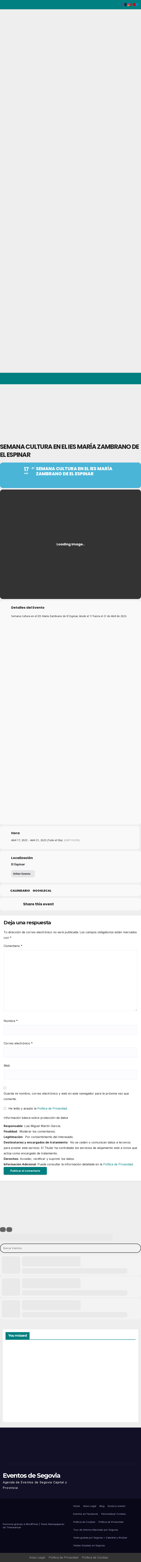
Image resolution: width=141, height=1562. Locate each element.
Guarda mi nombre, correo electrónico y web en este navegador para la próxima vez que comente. (66, 1096)
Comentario (13, 946)
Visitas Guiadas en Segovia (89, 1545)
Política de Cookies (84, 1521)
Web (7, 1065)
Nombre (11, 1021)
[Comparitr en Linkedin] (78, 904)
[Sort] (9, 1229)
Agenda (82, 1403)
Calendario (20, 891)
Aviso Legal (89, 1506)
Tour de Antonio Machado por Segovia (95, 1529)
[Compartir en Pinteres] (87, 904)
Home (76, 1506)
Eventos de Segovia (31, 1475)
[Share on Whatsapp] (97, 904)
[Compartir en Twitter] (69, 904)
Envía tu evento (116, 1506)
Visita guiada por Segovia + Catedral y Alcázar (100, 1537)
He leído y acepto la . (38, 1108)
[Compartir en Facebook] (60, 904)
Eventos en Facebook (85, 1513)
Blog (102, 1506)
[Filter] (3, 1229)
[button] (121, 378)
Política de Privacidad (52, 1108)
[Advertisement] (70, 411)
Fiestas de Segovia (82, 1362)
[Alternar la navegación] (134, 378)
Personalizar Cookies (113, 1513)
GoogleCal (42, 891)
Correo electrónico (18, 1043)
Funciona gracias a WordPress (21, 1524)
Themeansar (13, 1527)
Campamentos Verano (18, 1363)
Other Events (21, 873)
